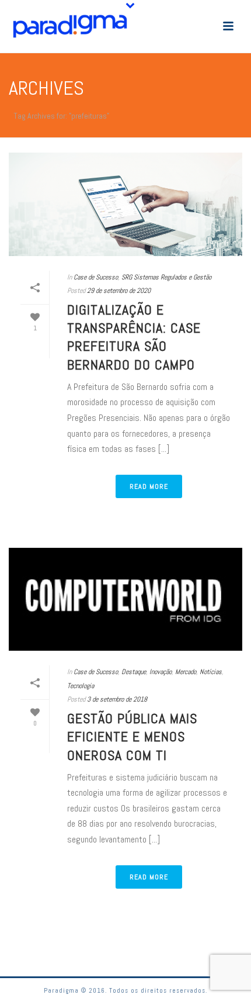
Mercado (185, 671)
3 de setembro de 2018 (117, 699)
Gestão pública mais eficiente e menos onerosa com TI (132, 736)
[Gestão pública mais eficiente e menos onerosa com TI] (125, 599)
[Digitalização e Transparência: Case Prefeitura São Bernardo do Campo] (125, 204)
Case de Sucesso (96, 277)
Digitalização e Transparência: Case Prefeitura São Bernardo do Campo (134, 337)
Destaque (133, 671)
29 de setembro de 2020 (119, 290)
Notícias (211, 671)
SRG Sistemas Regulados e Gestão (166, 277)
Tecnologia (80, 685)
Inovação (160, 671)
